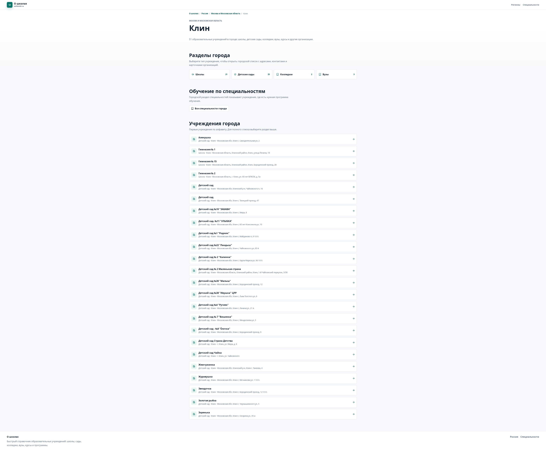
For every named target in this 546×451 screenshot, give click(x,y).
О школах (193, 13)
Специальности (531, 4)
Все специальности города (211, 108)
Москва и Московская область (225, 13)
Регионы (515, 4)
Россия (204, 13)
